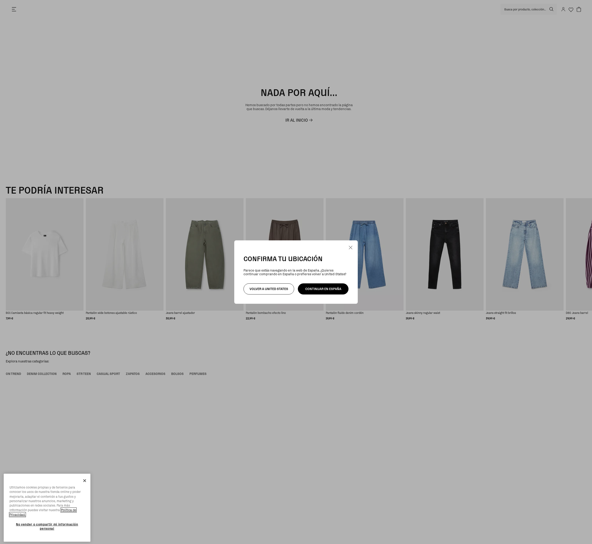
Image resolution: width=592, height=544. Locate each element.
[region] (47, 508)
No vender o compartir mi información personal (47, 526)
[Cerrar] (85, 481)
